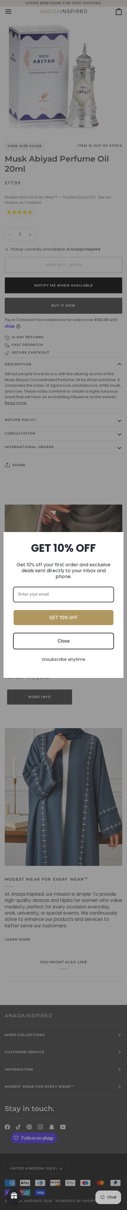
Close (64, 641)
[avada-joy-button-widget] (14, 1196)
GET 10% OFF (63, 617)
